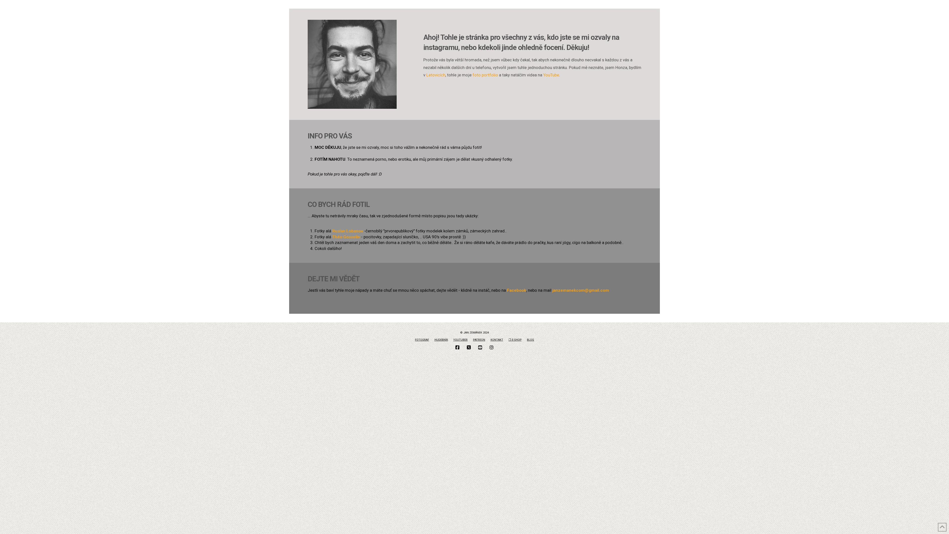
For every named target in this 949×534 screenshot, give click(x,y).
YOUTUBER (460, 339)
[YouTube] (480, 347)
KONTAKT (497, 339)
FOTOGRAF (422, 339)
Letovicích (435, 74)
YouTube (551, 74)
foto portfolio (485, 74)
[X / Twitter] (469, 347)
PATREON (479, 339)
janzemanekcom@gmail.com (580, 290)
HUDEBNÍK (441, 339)
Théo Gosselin (346, 236)
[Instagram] (492, 347)
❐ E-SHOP (515, 339)
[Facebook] (457, 347)
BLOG (530, 339)
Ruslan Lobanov (347, 230)
